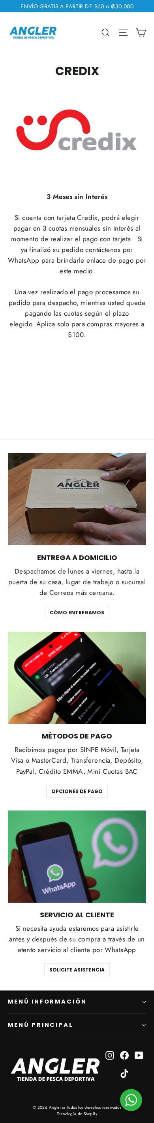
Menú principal (40, 1025)
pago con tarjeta (107, 239)
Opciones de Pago (77, 791)
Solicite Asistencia (77, 969)
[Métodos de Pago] (77, 678)
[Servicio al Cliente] (77, 857)
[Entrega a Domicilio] (77, 499)
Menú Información (47, 1002)
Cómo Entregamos (77, 612)
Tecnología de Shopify (77, 1114)
